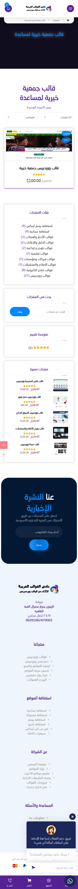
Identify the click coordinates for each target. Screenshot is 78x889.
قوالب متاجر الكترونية (39, 270)
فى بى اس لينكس (36, 728)
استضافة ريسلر (36, 719)
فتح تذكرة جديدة (37, 787)
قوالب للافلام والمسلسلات (39, 264)
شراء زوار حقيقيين (36, 675)
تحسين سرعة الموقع (37, 670)
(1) (38, 348)
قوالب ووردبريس (40, 275)
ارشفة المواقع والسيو (36, 666)
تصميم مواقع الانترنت (37, 773)
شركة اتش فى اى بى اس (25, 858)
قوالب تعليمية (39, 253)
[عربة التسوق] (8, 8)
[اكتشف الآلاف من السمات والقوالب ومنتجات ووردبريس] (39, 9)
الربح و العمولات (37, 679)
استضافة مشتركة (36, 715)
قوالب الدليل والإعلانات (39, 242)
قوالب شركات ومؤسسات (39, 259)
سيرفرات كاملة (37, 733)
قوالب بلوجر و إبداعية (39, 248)
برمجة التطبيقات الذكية (37, 778)
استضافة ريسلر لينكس (39, 226)
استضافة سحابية (39, 231)
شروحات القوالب (37, 782)
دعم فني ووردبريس (37, 661)
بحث (19, 311)
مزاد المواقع (36, 768)
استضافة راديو (36, 724)
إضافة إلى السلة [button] (37, 157)
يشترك (39, 544)
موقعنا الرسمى (36, 764)
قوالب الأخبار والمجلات (39, 237)
